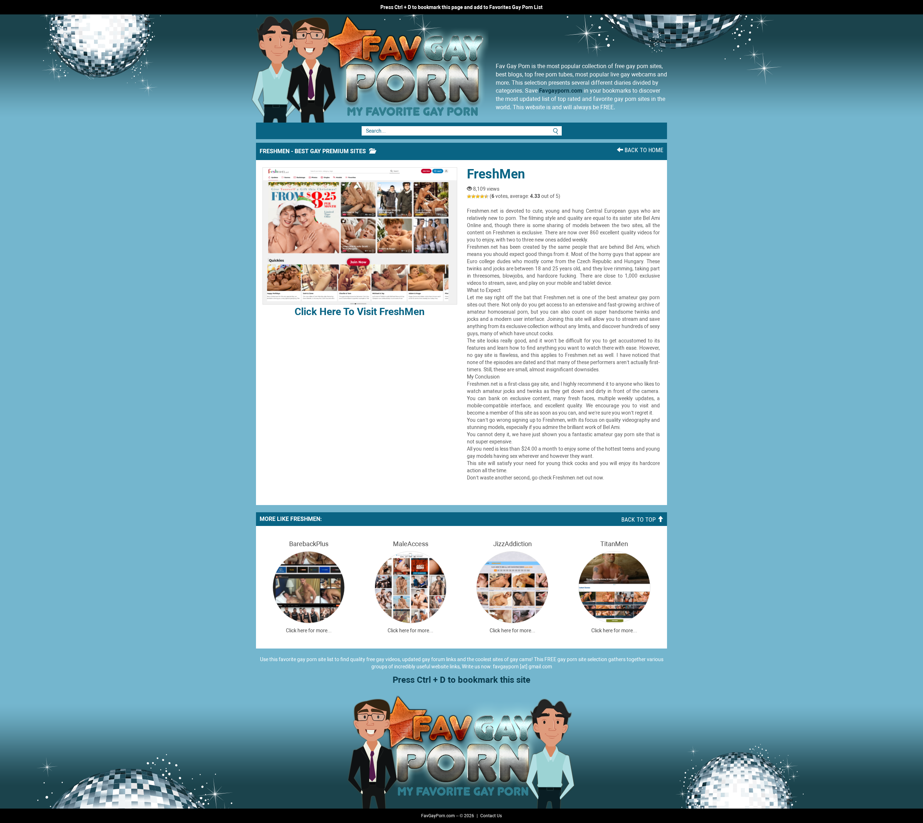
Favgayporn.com (560, 90)
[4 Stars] (482, 196)
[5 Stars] (486, 196)
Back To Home (643, 150)
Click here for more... (309, 630)
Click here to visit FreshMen (360, 312)
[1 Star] (469, 196)
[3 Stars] (478, 196)
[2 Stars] (473, 196)
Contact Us (491, 815)
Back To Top (639, 519)
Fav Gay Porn (427, 68)
